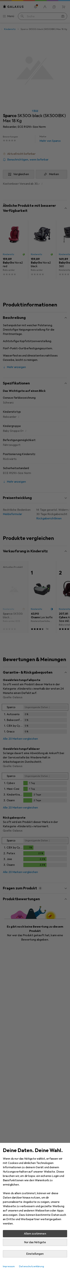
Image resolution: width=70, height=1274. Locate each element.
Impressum (9, 1266)
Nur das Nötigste (35, 1242)
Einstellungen (35, 1254)
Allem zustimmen (35, 1233)
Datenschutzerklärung (31, 1266)
